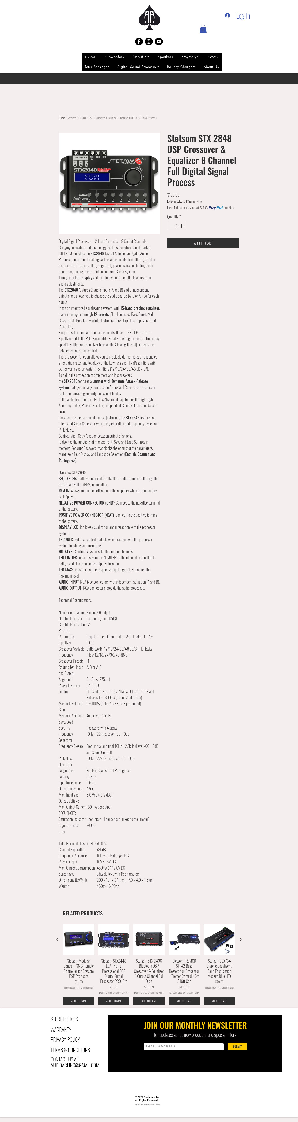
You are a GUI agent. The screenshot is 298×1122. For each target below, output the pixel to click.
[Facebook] (139, 41)
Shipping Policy (194, 201)
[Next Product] (240, 939)
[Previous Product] (57, 939)
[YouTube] (159, 41)
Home (62, 118)
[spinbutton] (176, 225)
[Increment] (181, 225)
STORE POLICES (64, 1019)
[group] (149, 964)
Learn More (229, 208)
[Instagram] (149, 41)
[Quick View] (78, 939)
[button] (203, 29)
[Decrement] (171, 225)
